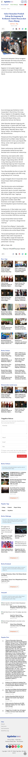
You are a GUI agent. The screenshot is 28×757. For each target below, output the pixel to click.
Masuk (3, 724)
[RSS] (21, 746)
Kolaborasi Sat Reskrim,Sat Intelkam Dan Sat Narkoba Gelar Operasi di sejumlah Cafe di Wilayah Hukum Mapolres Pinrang (16, 684)
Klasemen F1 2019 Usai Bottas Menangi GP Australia (20, 537)
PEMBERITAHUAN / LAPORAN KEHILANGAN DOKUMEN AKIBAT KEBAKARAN (18, 474)
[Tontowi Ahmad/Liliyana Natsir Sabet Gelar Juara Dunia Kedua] (7, 544)
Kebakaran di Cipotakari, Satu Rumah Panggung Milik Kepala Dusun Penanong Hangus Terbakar (21, 342)
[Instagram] (15, 746)
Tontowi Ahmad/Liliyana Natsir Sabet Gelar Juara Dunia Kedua (7, 551)
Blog (17, 23)
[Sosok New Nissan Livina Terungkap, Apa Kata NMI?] (14, 613)
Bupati (3, 510)
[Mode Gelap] (22, 1)
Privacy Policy (11, 739)
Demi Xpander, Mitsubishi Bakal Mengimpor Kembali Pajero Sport (18, 607)
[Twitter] (10, 746)
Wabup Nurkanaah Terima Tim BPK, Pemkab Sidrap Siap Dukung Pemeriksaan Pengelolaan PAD (6, 270)
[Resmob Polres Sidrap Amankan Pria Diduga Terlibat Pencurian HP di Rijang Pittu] (7, 307)
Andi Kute (12, 23)
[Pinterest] (13, 746)
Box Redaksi (20, 741)
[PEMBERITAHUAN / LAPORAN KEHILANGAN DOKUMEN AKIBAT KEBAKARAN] (5, 475)
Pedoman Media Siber (10, 741)
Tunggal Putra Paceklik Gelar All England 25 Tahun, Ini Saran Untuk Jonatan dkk (7, 537)
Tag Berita (10, 510)
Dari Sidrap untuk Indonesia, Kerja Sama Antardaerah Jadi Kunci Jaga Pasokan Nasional (21, 328)
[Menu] (2, 1)
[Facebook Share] (13, 29)
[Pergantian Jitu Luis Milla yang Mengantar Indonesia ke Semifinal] (21, 544)
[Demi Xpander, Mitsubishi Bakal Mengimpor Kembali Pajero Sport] (14, 604)
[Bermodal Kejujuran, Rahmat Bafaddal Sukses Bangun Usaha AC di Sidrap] (7, 336)
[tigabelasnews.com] (8, 2)
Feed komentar (5, 728)
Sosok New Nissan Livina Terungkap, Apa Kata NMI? (16, 616)
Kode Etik (18, 739)
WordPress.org (5, 730)
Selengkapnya (13, 498)
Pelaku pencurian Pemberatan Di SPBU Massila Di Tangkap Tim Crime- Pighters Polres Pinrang (15, 705)
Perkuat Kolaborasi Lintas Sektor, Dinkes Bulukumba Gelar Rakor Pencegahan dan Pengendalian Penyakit (21, 313)
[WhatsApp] (18, 746)
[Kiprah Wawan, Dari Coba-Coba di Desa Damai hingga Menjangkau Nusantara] (21, 278)
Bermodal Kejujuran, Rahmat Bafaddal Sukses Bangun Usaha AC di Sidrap (7, 342)
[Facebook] (7, 746)
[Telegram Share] (22, 29)
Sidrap (3, 507)
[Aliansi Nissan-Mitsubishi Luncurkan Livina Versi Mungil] (14, 622)
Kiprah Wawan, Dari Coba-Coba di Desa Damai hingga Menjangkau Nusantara (20, 285)
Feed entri (3, 726)
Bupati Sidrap (17, 507)
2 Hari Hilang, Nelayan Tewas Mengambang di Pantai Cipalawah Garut (14, 580)
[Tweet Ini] (16, 29)
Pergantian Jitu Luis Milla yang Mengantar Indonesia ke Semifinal (20, 551)
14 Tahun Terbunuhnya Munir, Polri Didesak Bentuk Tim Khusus (13, 574)
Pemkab (10, 507)
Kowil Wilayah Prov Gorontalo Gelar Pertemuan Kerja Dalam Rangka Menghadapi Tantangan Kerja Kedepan (17, 490)
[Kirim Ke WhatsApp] (25, 29)
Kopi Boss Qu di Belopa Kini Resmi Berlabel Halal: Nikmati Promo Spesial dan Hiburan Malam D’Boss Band (15, 691)
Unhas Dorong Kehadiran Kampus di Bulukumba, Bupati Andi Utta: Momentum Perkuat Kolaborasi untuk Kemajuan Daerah (7, 285)
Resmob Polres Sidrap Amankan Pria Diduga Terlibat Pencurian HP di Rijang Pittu (7, 313)
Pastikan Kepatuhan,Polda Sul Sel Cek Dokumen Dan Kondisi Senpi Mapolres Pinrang (14, 698)
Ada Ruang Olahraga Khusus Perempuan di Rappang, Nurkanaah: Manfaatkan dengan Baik (20, 299)
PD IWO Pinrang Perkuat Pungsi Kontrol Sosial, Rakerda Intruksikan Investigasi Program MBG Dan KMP (18, 481)
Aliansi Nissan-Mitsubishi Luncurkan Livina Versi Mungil (17, 625)
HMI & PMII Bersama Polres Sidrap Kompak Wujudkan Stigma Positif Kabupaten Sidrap (20, 270)
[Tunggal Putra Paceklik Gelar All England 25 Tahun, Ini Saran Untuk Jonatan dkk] (7, 530)
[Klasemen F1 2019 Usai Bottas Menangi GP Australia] (21, 530)
